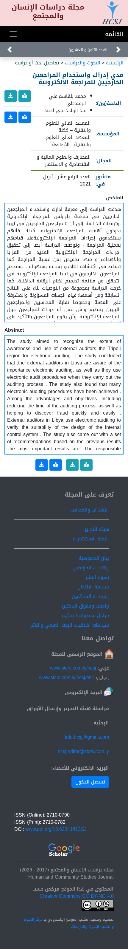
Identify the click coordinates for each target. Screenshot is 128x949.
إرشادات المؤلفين (91, 567)
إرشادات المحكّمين (90, 596)
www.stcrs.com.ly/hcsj (73, 668)
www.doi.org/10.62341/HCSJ (56, 829)
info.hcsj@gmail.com (87, 737)
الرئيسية (115, 62)
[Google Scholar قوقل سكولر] (64, 850)
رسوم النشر (97, 577)
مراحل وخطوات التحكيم (85, 615)
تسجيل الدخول (90, 781)
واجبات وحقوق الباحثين (85, 605)
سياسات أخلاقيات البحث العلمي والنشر (69, 625)
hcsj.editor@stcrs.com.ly (83, 751)
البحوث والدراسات (82, 62)
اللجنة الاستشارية (91, 538)
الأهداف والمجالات (90, 509)
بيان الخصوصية (94, 558)
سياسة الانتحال (93, 586)
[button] (9, 49)
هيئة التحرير (97, 529)
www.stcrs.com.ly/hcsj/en (65, 677)
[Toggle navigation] (13, 34)
